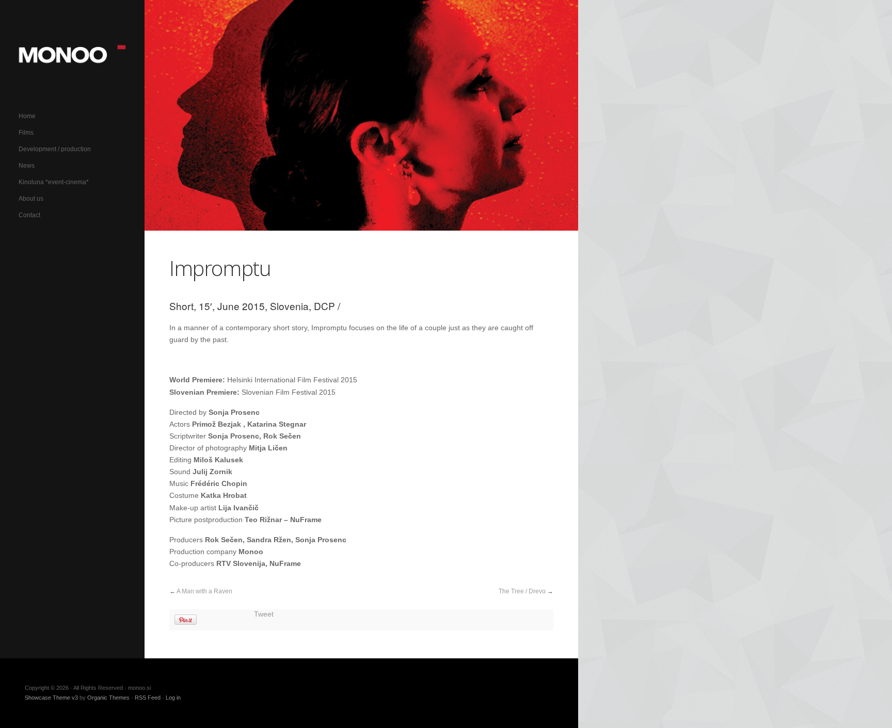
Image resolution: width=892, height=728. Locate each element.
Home (27, 116)
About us (31, 198)
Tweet (264, 614)
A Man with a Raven (204, 591)
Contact (29, 215)
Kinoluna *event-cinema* (54, 182)
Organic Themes (108, 697)
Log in (173, 697)
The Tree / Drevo (522, 591)
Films (26, 132)
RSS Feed (148, 697)
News (27, 165)
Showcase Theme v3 (51, 697)
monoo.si (72, 53)
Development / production (55, 149)
